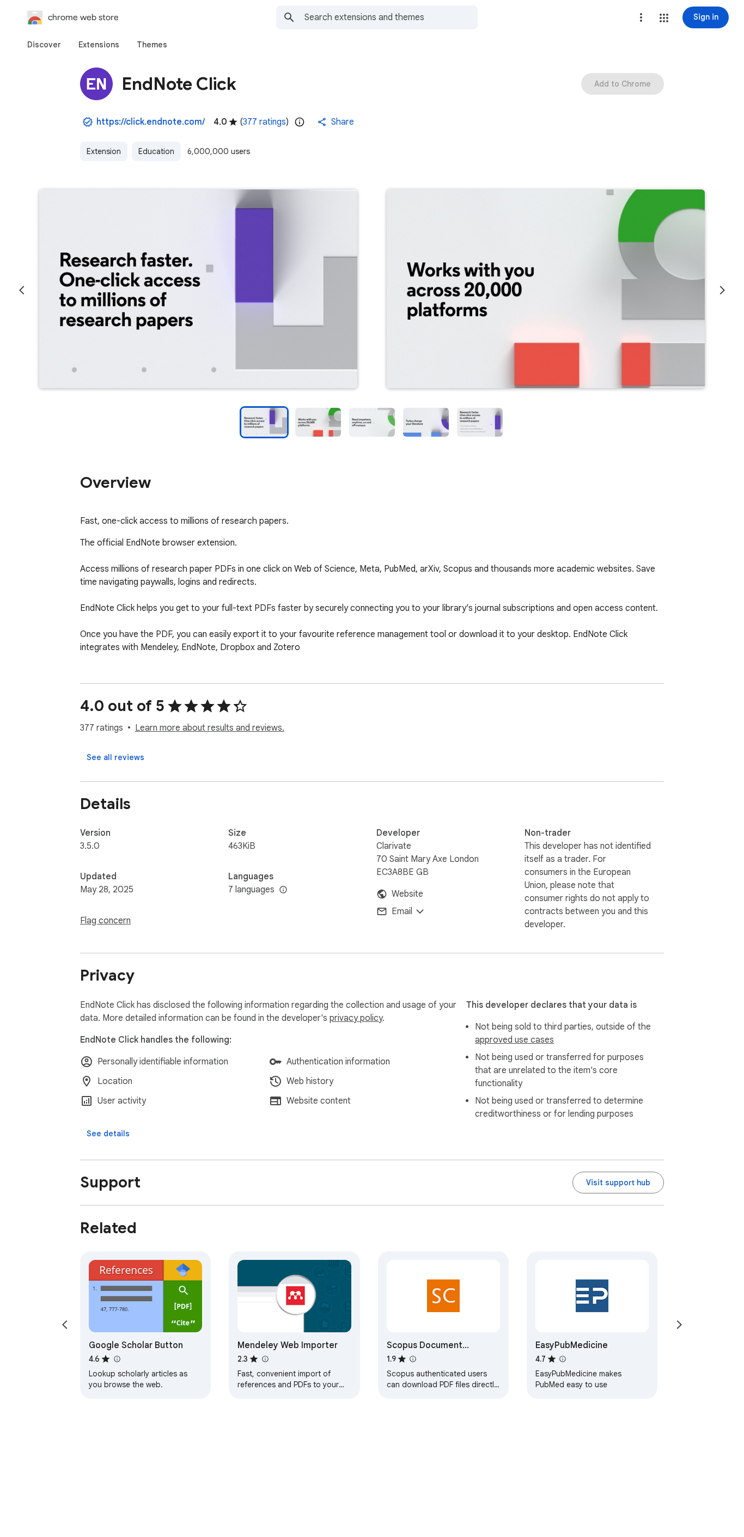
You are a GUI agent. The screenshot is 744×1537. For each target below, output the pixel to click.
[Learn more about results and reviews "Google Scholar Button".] (116, 1359)
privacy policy (356, 1018)
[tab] (44, 44)
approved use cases (514, 1039)
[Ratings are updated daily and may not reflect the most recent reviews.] (299, 122)
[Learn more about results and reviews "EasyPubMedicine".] (563, 1359)
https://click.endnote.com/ (150, 122)
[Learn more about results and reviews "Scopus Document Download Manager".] (413, 1359)
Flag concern (105, 920)
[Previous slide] (22, 290)
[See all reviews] (115, 757)
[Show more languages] (283, 890)
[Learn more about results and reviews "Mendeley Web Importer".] (265, 1359)
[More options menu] (641, 17)
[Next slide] (722, 290)
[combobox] (391, 17)
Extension (104, 151)
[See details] (108, 1133)
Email (402, 911)
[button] (664, 18)
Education (156, 151)
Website (407, 894)
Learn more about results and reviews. (209, 727)
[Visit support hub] (618, 1182)
